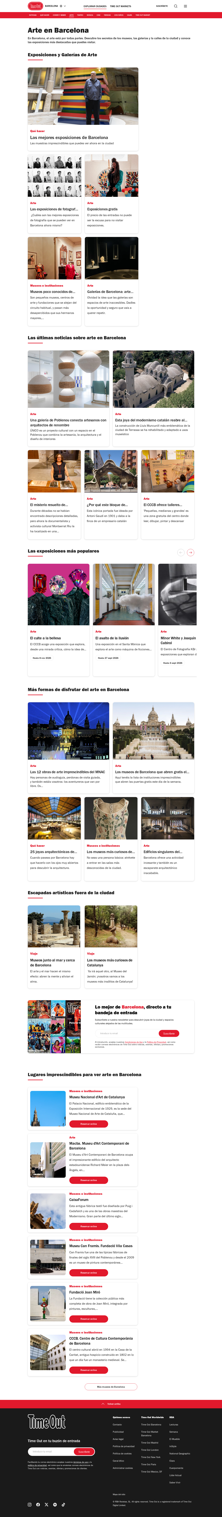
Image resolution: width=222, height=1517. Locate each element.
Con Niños (118, 15)
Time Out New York (150, 1457)
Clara (172, 1461)
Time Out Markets (120, 6)
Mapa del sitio (119, 1495)
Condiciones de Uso (134, 1042)
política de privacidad (37, 1466)
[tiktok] (63, 1504)
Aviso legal (118, 1439)
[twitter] (46, 1504)
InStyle (172, 1446)
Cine (98, 15)
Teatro (80, 15)
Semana (173, 1432)
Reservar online (88, 1124)
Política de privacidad (124, 1446)
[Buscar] (176, 6)
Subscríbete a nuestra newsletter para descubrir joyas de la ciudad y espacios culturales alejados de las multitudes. (134, 1022)
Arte (71, 15)
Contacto (117, 1425)
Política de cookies (122, 1454)
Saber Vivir (174, 1483)
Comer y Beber (59, 15)
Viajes (129, 15)
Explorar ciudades (95, 6)
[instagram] (29, 1504)
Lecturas (173, 1425)
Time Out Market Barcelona (149, 1434)
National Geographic (179, 1454)
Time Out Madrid (149, 1443)
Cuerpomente (176, 1468)
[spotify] (55, 1504)
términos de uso (80, 1462)
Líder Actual (175, 1475)
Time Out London (150, 1450)
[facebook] (38, 1504)
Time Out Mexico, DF (151, 1472)
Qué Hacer (44, 15)
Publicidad (118, 1432)
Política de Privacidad (156, 1042)
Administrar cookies (123, 1468)
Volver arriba (114, 1404)
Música (90, 15)
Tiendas (107, 15)
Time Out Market (143, 15)
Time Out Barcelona (151, 1425)
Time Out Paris (148, 1465)
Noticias (33, 15)
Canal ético (118, 1461)
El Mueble (174, 1439)
